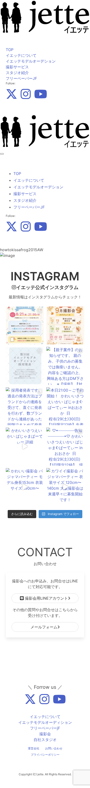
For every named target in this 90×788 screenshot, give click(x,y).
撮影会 (45, 733)
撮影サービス (17, 66)
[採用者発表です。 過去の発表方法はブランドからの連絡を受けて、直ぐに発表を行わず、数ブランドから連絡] (25, 406)
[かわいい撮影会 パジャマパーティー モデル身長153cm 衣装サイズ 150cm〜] (25, 487)
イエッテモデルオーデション (31, 61)
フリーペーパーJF (21, 78)
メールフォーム (43, 627)
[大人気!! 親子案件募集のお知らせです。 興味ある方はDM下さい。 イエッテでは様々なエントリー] (25, 326)
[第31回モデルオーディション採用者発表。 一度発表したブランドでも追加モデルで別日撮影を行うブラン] (25, 366)
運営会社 (33, 748)
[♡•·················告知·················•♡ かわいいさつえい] (65, 447)
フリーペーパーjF (45, 728)
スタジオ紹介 (17, 72)
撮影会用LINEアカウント (46, 598)
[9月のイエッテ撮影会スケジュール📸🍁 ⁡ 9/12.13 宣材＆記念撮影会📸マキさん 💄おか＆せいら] (65, 326)
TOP (9, 49)
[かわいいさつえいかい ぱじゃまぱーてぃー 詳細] (25, 447)
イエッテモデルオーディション (45, 722)
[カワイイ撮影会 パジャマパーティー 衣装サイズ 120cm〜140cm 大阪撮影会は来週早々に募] (65, 487)
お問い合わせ (53, 748)
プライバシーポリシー (45, 754)
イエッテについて (21, 55)
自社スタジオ (45, 739)
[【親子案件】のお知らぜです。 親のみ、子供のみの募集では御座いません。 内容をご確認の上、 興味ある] (65, 366)
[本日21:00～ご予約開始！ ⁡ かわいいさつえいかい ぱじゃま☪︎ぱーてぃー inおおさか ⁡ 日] (65, 406)
